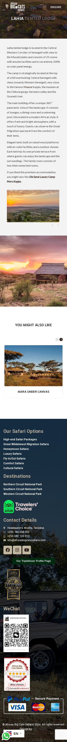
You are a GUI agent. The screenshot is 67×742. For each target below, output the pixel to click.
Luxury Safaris (12, 453)
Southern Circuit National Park (22, 489)
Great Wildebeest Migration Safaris (26, 444)
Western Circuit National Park (22, 494)
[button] (32, 7)
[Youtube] (26, 550)
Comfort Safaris (13, 463)
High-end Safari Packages (20, 439)
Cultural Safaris (13, 468)
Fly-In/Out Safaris (14, 458)
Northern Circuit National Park (22, 484)
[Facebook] (7, 550)
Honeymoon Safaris (16, 449)
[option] (32, 206)
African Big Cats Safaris (17, 667)
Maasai (28, 86)
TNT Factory (40, 729)
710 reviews (17, 677)
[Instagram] (17, 550)
